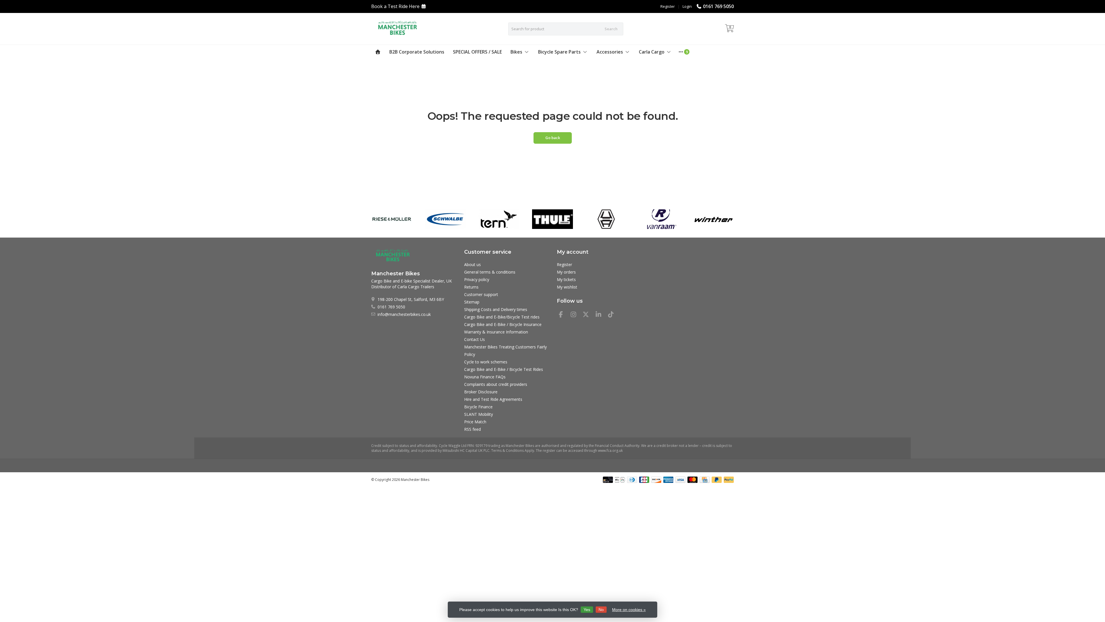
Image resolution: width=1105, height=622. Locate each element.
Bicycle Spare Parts (559, 52)
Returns (471, 287)
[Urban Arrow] (606, 219)
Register (667, 6)
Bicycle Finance (478, 406)
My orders (566, 272)
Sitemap (471, 302)
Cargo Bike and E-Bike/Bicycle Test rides (502, 317)
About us (472, 264)
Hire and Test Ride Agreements (493, 399)
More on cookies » (629, 609)
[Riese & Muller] (391, 219)
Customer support (481, 294)
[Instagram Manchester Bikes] (575, 315)
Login (687, 6)
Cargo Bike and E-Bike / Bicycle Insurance (503, 324)
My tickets (566, 279)
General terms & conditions (489, 272)
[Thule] (552, 219)
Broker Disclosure (481, 392)
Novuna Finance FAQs (485, 377)
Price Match (475, 421)
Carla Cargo (651, 52)
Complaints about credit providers (495, 384)
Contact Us (474, 339)
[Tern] (499, 219)
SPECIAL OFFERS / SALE (477, 52)
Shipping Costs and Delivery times (495, 309)
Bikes (516, 52)
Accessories (610, 52)
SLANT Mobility (478, 414)
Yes (587, 609)
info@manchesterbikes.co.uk (404, 314)
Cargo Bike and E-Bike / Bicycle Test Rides (503, 369)
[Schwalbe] (445, 219)
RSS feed (472, 429)
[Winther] (713, 219)
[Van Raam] (659, 219)
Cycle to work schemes (485, 362)
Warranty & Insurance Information (496, 332)
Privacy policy (476, 279)
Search (611, 28)
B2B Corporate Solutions (416, 52)
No (601, 609)
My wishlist (567, 287)
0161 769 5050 (718, 6)
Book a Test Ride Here (395, 6)
